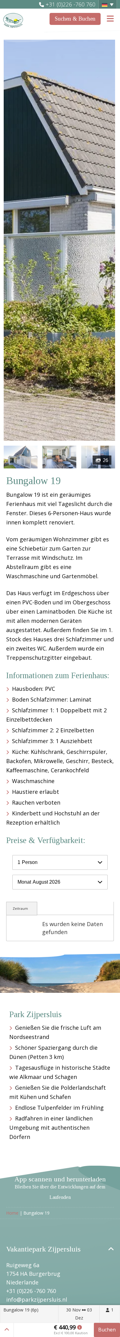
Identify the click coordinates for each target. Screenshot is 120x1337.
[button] (107, 4)
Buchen (107, 1329)
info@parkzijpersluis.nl (36, 1299)
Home (12, 1213)
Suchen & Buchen (75, 19)
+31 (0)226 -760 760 (70, 4)
